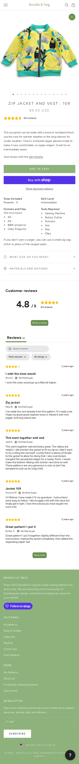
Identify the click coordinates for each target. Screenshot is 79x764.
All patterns (10, 624)
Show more (39, 555)
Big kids (8, 643)
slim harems (36, 156)
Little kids (9, 636)
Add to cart (40, 169)
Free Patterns (12, 655)
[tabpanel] (39, 453)
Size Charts (10, 690)
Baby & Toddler (13, 630)
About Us (9, 678)
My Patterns (11, 672)
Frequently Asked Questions (21, 684)
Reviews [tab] (16, 337)
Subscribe (17, 733)
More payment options (39, 188)
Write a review (39, 323)
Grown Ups (10, 649)
